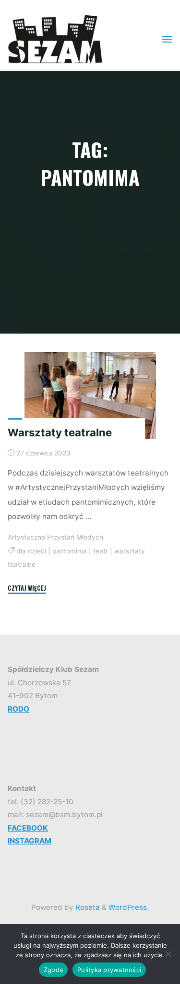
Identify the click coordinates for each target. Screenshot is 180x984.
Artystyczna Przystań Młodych (55, 537)
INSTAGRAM (29, 840)
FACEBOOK (28, 828)
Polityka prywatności (109, 969)
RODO (18, 709)
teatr (100, 551)
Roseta (86, 907)
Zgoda (53, 969)
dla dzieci (31, 551)
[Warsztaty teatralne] (90, 395)
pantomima (69, 551)
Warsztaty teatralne (60, 432)
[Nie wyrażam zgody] (168, 954)
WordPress (127, 907)
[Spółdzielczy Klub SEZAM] (55, 38)
